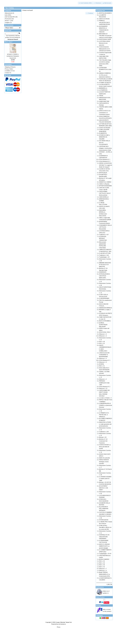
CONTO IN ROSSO (104, 127)
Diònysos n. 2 (103, 379)
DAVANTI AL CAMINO (105, 182)
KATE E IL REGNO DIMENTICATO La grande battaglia (104, 546)
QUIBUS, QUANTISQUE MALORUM (103, 324)
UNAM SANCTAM (104, 101)
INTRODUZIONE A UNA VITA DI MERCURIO (104, 275)
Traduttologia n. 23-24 (105, 553)
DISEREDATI (102, 272)
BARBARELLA (103, 88)
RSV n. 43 (102, 566)
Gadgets (7, 22)
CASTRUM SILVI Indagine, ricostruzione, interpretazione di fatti (105, 148)
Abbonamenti (8, 13)
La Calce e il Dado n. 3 (105, 398)
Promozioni (8, 18)
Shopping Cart (100, 10)
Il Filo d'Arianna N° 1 (104, 159)
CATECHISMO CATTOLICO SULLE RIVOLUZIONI (104, 193)
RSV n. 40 (102, 563)
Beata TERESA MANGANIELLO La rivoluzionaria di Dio (104, 574)
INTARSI (101, 364)
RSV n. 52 (102, 343)
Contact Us (8, 72)
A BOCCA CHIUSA (104, 18)
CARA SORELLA (103, 197)
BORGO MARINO (104, 559)
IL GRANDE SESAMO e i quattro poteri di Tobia (105, 478)
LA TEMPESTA (103, 90)
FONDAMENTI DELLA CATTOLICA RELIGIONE (105, 227)
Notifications (100, 587)
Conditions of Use (10, 70)
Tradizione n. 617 (104, 234)
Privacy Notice (9, 69)
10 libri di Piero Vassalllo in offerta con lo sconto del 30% (105, 527)
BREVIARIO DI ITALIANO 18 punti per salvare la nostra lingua (105, 35)
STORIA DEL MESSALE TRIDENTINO (103, 238)
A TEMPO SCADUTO (105, 82)
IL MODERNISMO (104, 298)
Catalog (11, 8)
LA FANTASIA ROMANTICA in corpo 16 (105, 69)
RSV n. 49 (102, 565)
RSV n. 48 (102, 341)
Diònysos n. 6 (103, 334)
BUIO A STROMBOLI (105, 321)
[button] (85, 3)
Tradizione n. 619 (104, 255)
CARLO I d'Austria (104, 184)
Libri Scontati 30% (10, 17)
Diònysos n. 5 (103, 570)
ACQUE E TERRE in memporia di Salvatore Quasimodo (13, 56)
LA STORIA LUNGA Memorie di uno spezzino (104, 43)
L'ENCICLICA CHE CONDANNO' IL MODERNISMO (104, 354)
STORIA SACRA (103, 519)
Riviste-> (7, 20)
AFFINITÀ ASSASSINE (105, 185)
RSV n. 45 (102, 561)
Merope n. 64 (102, 437)
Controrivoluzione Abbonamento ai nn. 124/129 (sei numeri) (104, 48)
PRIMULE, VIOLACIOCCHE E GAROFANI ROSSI (104, 22)
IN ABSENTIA (103, 133)
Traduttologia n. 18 (104, 257)
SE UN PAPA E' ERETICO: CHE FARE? (103, 487)
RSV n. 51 (102, 366)
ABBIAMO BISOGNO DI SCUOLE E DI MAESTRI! (105, 264)
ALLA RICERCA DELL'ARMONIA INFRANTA (103, 508)
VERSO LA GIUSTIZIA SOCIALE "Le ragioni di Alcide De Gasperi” (105, 165)
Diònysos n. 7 (103, 568)
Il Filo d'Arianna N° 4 (104, 161)
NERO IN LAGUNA (104, 458)
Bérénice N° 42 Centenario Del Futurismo (103, 441)
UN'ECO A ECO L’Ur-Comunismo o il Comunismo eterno (105, 112)
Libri (6, 15)
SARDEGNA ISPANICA (105, 307)
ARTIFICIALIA (103, 172)
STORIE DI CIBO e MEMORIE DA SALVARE (104, 137)
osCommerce (62, 624)
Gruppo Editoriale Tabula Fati (64, 622)
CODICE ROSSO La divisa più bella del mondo (105, 446)
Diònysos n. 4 (103, 358)
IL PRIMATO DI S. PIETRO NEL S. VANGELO (104, 414)
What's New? (8, 42)
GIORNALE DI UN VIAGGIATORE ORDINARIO (104, 536)
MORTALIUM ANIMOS (105, 13)
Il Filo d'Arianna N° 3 (104, 360)
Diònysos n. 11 (103, 388)
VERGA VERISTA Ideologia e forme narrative (104, 461)
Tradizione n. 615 (104, 431)
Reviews (98, 605)
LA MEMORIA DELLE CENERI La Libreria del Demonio (105, 405)
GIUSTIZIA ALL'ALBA (105, 39)
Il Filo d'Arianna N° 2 (104, 386)
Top (6, 8)
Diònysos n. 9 (103, 362)
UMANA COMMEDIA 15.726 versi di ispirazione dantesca (104, 75)
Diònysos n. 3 (103, 336)
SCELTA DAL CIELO (104, 332)
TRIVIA (101, 95)
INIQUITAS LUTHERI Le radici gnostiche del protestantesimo (105, 424)
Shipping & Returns (10, 67)
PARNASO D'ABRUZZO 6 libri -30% (104, 382)
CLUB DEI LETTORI (104, 253)
